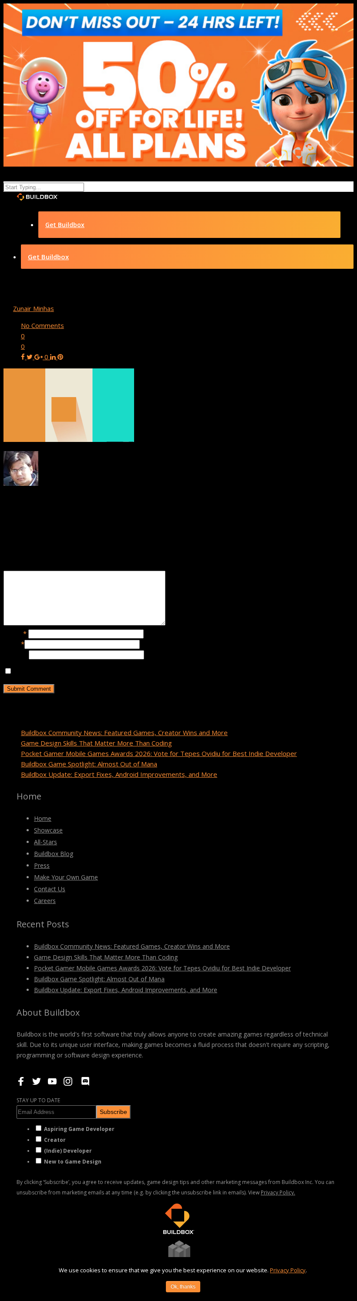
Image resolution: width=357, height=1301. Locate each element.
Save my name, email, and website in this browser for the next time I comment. (131, 671)
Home (42, 818)
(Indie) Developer (68, 1150)
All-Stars (45, 842)
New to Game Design (72, 1161)
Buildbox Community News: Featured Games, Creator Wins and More (124, 732)
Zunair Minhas (33, 308)
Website (16, 654)
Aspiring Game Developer (79, 1129)
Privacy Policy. (278, 1192)
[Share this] (24, 356)
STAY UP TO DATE (38, 1100)
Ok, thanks (183, 1287)
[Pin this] (60, 356)
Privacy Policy (288, 1270)
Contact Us (49, 889)
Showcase (48, 830)
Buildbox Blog (53, 853)
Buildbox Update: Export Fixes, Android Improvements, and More (119, 774)
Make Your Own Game (66, 877)
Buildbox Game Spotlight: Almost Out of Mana (89, 763)
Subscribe (113, 1111)
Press (42, 865)
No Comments (42, 325)
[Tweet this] (30, 356)
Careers (45, 900)
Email (13, 643)
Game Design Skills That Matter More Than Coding (96, 743)
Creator (55, 1140)
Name (15, 633)
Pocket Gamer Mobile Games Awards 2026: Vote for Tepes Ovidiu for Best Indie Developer (159, 753)
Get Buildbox (64, 225)
